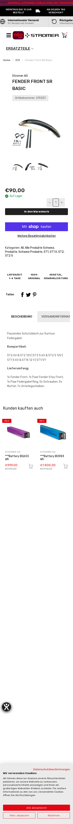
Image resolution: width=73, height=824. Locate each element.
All (22, 247)
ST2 (61, 252)
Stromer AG (20, 76)
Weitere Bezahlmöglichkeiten (36, 236)
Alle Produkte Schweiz (39, 247)
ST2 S (9, 255)
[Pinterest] (34, 294)
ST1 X (53, 252)
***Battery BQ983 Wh (52, 457)
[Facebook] (22, 294)
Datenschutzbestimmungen (51, 769)
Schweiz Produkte (30, 252)
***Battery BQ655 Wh (17, 457)
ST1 (45, 252)
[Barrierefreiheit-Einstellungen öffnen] (6, 706)
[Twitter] (28, 294)
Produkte (11, 252)
